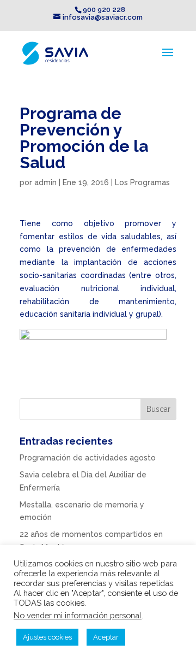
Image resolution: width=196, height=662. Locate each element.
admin (45, 182)
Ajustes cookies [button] (47, 637)
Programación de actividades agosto (88, 457)
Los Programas (142, 182)
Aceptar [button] (106, 637)
